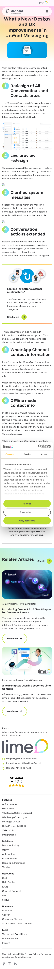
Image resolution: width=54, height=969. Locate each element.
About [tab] (44, 454)
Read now (17, 640)
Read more (13, 317)
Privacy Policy (32, 954)
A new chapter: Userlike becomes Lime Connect (26, 687)
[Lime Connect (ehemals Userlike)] (27, 782)
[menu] (47, 11)
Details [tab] (27, 454)
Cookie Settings (23, 957)
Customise (25, 512)
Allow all (27, 503)
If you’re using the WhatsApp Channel (23, 362)
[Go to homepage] (14, 11)
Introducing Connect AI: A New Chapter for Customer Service (26, 611)
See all (40, 561)
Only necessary (27, 520)
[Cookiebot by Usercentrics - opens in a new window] (38, 446)
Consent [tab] (9, 454)
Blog (4, 728)
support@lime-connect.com (21, 758)
